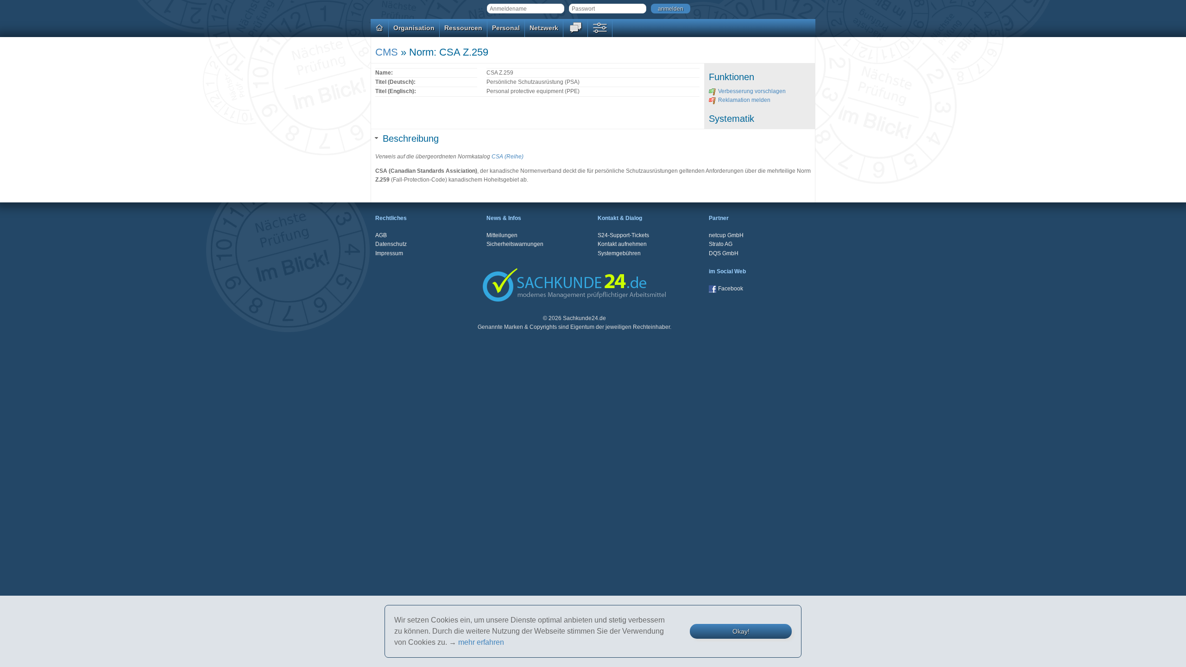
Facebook (730, 288)
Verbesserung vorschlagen (752, 91)
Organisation (414, 27)
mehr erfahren (481, 642)
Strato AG (720, 244)
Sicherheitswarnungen (514, 244)
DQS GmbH (723, 253)
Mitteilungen (501, 235)
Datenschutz (391, 244)
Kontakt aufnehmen (622, 244)
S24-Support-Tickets (623, 235)
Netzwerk (544, 27)
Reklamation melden (744, 100)
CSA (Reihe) (508, 156)
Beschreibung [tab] (411, 138)
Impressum (389, 253)
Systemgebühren (619, 253)
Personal (506, 27)
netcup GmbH (726, 235)
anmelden (670, 9)
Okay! (741, 631)
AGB (381, 235)
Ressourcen (463, 27)
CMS (386, 52)
